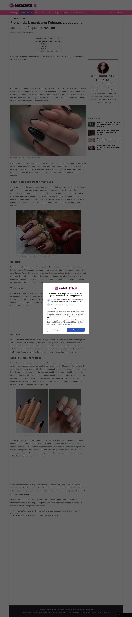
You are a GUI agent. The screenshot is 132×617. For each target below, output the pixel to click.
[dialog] (66, 308)
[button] (66, 308)
